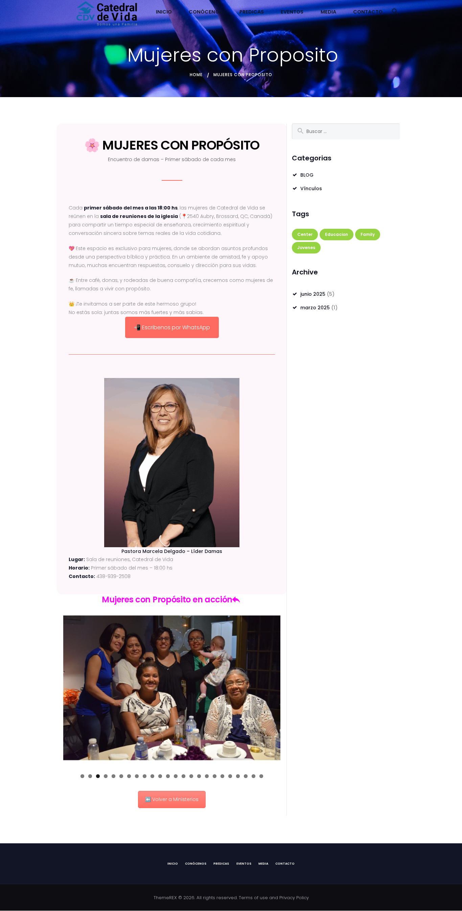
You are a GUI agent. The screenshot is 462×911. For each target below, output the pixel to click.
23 (253, 776)
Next (290, 688)
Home (196, 74)
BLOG (307, 175)
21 (238, 776)
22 (246, 776)
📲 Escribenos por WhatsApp (172, 327)
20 (230, 776)
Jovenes (306, 247)
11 (160, 776)
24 (261, 776)
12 (168, 776)
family (368, 234)
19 (222, 776)
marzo (315, 307)
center (305, 234)
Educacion (336, 234)
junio (312, 294)
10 (152, 776)
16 (199, 776)
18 (214, 776)
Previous (53, 688)
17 (207, 776)
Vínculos (311, 188)
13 (176, 776)
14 (183, 776)
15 (191, 776)
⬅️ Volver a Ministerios (172, 799)
